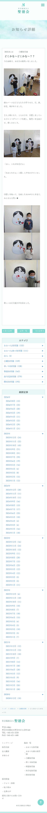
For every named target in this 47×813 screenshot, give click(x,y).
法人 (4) (8, 356)
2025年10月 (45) (13, 445)
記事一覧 (23, 331)
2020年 (7, 694)
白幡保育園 (23, 52)
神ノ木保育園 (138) (13, 366)
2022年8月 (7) (12, 610)
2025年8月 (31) (13, 453)
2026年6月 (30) (13, 409)
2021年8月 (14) (13, 662)
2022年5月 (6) (12, 622)
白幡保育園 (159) (12, 361)
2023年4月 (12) (13, 573)
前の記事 (8, 331)
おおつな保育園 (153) (14, 346)
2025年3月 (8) (12, 473)
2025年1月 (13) (13, 481)
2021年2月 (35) (13, 685)
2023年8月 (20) (13, 558)
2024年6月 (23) (13, 513)
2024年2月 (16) (13, 529)
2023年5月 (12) (13, 569)
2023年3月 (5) (12, 577)
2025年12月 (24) (13, 438)
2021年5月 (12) (13, 674)
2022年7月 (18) (13, 614)
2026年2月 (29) (13, 425)
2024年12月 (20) (13, 490)
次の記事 (38, 331)
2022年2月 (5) (12, 633)
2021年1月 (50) (13, 689)
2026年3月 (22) (13, 421)
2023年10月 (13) (13, 550)
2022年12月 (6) (13, 594)
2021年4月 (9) (12, 678)
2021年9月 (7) (12, 658)
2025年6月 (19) (13, 461)
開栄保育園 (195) (12, 382)
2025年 (7, 434)
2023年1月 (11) (13, 585)
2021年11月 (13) (13, 650)
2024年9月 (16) (13, 501)
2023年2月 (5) (12, 581)
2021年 (7, 642)
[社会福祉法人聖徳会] (23, 8)
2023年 (7, 538)
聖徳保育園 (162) (12, 371)
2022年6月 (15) (13, 617)
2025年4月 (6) (12, 469)
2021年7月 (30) (13, 666)
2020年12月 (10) (13, 698)
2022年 (7, 590)
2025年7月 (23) (13, 457)
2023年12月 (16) (13, 542)
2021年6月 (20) (13, 670)
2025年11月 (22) (13, 442)
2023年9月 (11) (13, 554)
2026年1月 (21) (13, 429)
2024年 (7, 486)
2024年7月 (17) (13, 509)
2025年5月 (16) (13, 465)
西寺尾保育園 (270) (13, 377)
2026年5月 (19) (13, 413)
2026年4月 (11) (13, 417)
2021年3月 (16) (13, 681)
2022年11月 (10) (13, 598)
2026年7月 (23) (13, 405)
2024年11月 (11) (13, 494)
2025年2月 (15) (13, 477)
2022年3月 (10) (13, 629)
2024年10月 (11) (13, 498)
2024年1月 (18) (13, 533)
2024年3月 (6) (12, 525)
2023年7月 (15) (13, 561)
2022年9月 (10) (13, 606)
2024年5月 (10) (13, 517)
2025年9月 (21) (13, 449)
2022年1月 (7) (12, 637)
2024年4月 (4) (12, 521)
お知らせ (13, 709)
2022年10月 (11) (13, 602)
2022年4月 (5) (12, 625)
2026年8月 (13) (13, 401)
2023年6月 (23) (13, 565)
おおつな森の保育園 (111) (16, 351)
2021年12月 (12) (13, 646)
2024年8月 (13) (13, 505)
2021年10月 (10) (13, 654)
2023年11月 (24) (13, 546)
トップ (4, 709)
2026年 (7, 397)
